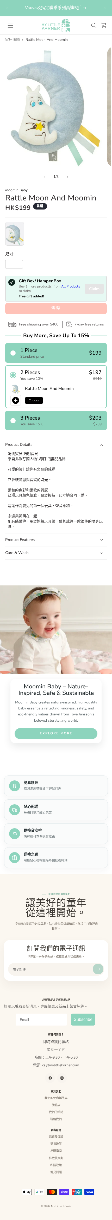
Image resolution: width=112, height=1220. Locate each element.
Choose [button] (34, 400)
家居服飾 (12, 39)
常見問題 (56, 1172)
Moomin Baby (16, 190)
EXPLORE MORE (56, 733)
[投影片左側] (44, 176)
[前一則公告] (7, 8)
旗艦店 (56, 1105)
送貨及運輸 (56, 1137)
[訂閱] (98, 969)
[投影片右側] (67, 176)
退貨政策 (56, 1144)
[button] (94, 25)
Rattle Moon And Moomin (47, 39)
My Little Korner (61, 1206)
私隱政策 (56, 1165)
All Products (70, 286)
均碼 (16, 265)
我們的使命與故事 (56, 1098)
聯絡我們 (56, 1119)
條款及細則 (56, 1158)
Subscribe (83, 1019)
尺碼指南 (56, 1151)
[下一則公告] (105, 8)
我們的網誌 (56, 1112)
